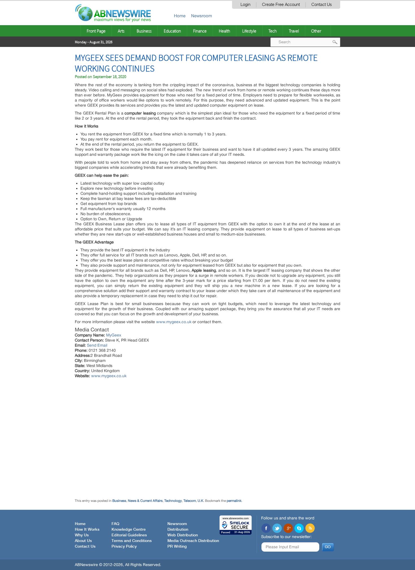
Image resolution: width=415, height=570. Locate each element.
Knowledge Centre (129, 530)
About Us (83, 541)
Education (172, 31)
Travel (294, 31)
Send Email (97, 345)
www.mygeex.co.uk (173, 321)
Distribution (177, 530)
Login (245, 5)
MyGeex (113, 335)
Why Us (82, 535)
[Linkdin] (288, 528)
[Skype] (299, 528)
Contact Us (321, 5)
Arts (121, 31)
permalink (234, 501)
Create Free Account (281, 5)
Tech (272, 31)
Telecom (190, 501)
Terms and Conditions (132, 541)
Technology (173, 501)
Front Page (96, 31)
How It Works (87, 530)
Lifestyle (249, 31)
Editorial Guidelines (129, 535)
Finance (200, 31)
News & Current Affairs (145, 501)
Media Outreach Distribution (193, 541)
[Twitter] (277, 528)
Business (144, 31)
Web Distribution (182, 535)
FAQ (115, 524)
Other (316, 31)
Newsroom (201, 15)
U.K (200, 501)
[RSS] (310, 528)
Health (224, 31)
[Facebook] (266, 528)
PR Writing (177, 547)
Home (179, 15)
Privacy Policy (124, 547)
